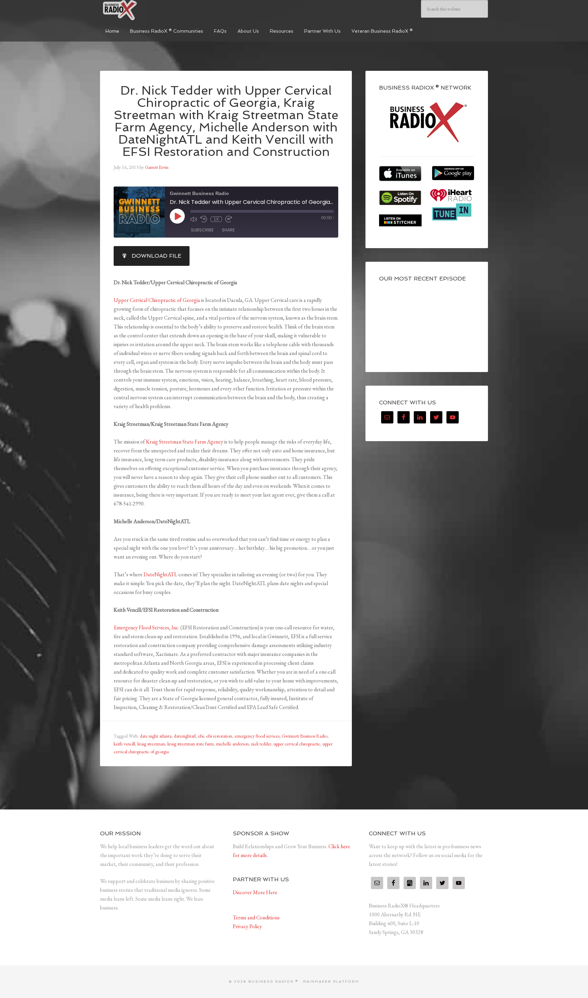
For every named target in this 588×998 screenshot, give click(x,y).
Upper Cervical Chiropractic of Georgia (157, 300)
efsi (201, 736)
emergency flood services (256, 736)
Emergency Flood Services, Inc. (146, 627)
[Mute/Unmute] (193, 219)
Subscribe (202, 230)
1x (216, 219)
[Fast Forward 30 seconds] (228, 219)
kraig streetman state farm (190, 744)
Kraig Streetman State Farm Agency (184, 441)
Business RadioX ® (151, 10)
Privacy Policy (247, 926)
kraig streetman (151, 744)
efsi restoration (219, 736)
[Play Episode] (177, 216)
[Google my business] (410, 883)
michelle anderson (232, 744)
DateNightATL (160, 574)
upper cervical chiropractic (297, 744)
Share (228, 230)
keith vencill (124, 744)
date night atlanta (156, 736)
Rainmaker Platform (331, 981)
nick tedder (261, 744)
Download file (156, 256)
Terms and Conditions (256, 917)
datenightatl (185, 736)
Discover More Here (255, 892)
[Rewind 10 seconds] (203, 219)
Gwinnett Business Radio (304, 736)
